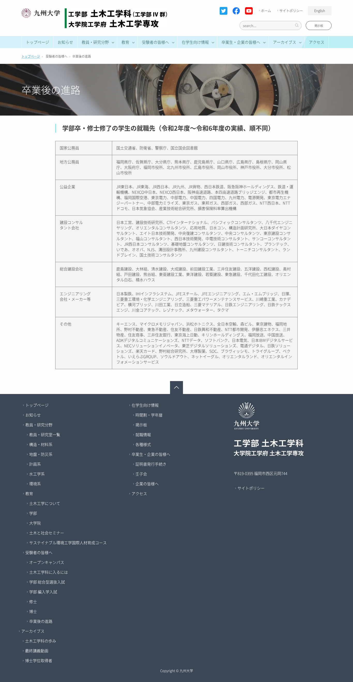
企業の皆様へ (147, 484)
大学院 (35, 523)
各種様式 (143, 444)
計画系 (35, 464)
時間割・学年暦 (149, 415)
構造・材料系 (40, 444)
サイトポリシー (291, 10)
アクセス (316, 42)
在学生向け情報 (145, 405)
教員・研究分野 (38, 425)
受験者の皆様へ (38, 552)
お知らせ (65, 42)
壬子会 (141, 474)
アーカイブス (32, 631)
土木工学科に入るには (48, 572)
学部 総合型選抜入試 (47, 582)
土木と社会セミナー (46, 533)
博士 (33, 611)
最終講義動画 (36, 651)
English (319, 10)
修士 (33, 601)
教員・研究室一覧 (44, 434)
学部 (33, 513)
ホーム (266, 10)
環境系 (35, 484)
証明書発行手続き (150, 464)
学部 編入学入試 (43, 592)
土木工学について (44, 503)
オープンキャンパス (46, 562)
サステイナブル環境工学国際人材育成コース (68, 542)
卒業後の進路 (40, 621)
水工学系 (37, 474)
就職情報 (143, 434)
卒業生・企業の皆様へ (151, 454)
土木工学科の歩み (40, 641)
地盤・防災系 (40, 454)
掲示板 (318, 26)
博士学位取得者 (38, 660)
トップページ (37, 42)
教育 (29, 493)
